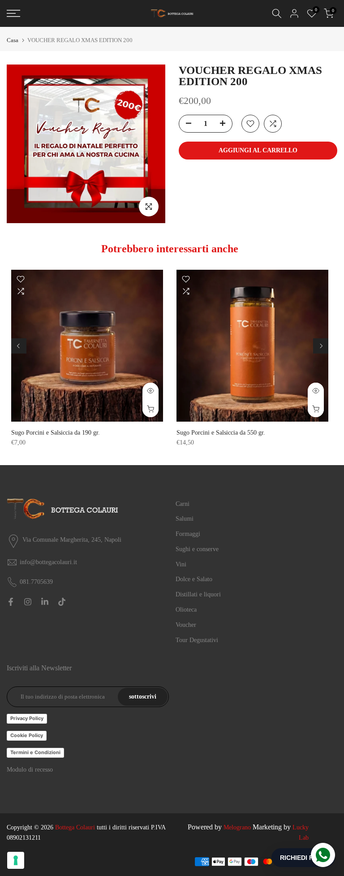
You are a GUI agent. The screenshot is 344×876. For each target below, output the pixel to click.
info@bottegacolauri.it (48, 562)
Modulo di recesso (30, 769)
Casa (12, 40)
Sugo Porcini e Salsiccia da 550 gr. (220, 432)
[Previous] (18, 346)
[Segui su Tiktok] (62, 601)
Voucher (186, 624)
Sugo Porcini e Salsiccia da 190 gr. (55, 432)
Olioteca (186, 609)
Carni (182, 504)
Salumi (185, 518)
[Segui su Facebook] (11, 601)
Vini (181, 564)
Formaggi (188, 534)
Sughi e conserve (197, 549)
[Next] (320, 346)
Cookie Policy (26, 735)
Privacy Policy (26, 718)
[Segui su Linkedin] (45, 601)
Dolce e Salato (194, 579)
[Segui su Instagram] (28, 601)
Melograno (237, 827)
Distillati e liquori (198, 594)
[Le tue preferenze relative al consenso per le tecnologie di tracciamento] (15, 860)
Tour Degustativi (197, 640)
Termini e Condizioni (35, 752)
